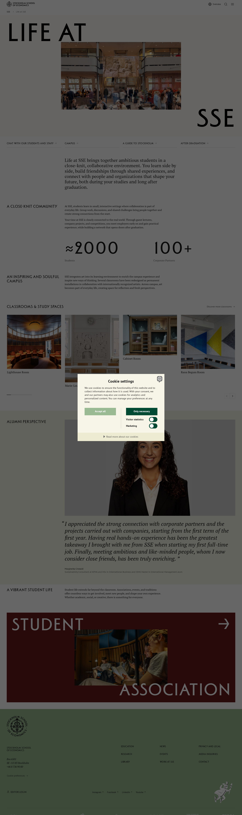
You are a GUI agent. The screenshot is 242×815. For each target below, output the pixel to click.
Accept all (100, 411)
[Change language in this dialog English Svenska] (159, 379)
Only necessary (142, 411)
